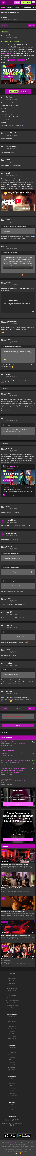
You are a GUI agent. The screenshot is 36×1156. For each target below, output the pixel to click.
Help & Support (12, 976)
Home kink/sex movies (6, 779)
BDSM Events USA (12, 1069)
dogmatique (9, 691)
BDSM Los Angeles (12, 1050)
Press (12, 1007)
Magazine (9, 7)
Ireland (15, 1014)
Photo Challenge (26, 7)
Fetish (12, 1081)
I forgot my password (12, 998)
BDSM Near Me (12, 1093)
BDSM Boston (12, 1057)
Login (17, 2)
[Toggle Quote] (3, 226)
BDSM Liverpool (12, 1024)
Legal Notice (12, 983)
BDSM (12, 1078)
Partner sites (12, 1102)
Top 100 (17, 7)
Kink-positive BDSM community (22, 1142)
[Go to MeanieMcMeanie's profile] (3, 147)
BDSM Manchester (12, 1021)
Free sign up (26, 2)
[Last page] (33, 25)
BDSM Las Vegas (12, 1052)
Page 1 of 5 (18, 25)
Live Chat (28, 53)
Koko (12, 1109)
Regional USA (12, 1045)
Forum (3, 7)
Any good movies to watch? (7, 742)
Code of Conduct (12, 990)
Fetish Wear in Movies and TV (8, 750)
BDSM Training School (12, 1095)
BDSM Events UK (12, 1038)
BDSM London (12, 1016)
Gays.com (12, 1104)
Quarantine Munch (6, 53)
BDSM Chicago (12, 1062)
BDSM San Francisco (12, 1055)
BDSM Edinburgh (12, 1029)
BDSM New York (12, 1047)
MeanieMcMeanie (11, 146)
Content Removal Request (12, 993)
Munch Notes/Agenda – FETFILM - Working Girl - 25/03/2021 (15, 760)
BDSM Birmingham (12, 1019)
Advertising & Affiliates (12, 1002)
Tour (9, 978)
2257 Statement (12, 995)
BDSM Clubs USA (12, 1067)
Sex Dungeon (12, 1083)
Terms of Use (12, 980)
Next (30, 25)
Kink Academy (13, 19)
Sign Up (18, 839)
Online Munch (22, 743)
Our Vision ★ (16, 1000)
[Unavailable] (18, 74)
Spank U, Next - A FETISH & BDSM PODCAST (12, 1123)
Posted (11, 37)
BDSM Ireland (12, 1031)
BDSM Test (12, 1085)
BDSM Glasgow (12, 1026)
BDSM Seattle (12, 1064)
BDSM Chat (12, 1088)
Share (18, 725)
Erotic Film (18, 804)
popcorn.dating (12, 1107)
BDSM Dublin (12, 1033)
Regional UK (10, 1014)
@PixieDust (11, 60)
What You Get (8, 1000)
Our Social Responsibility (12, 1005)
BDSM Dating (12, 1090)
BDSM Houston (12, 1059)
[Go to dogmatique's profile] (3, 692)
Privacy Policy (12, 985)
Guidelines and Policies (12, 988)
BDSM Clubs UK (12, 1036)
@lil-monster (21, 60)
